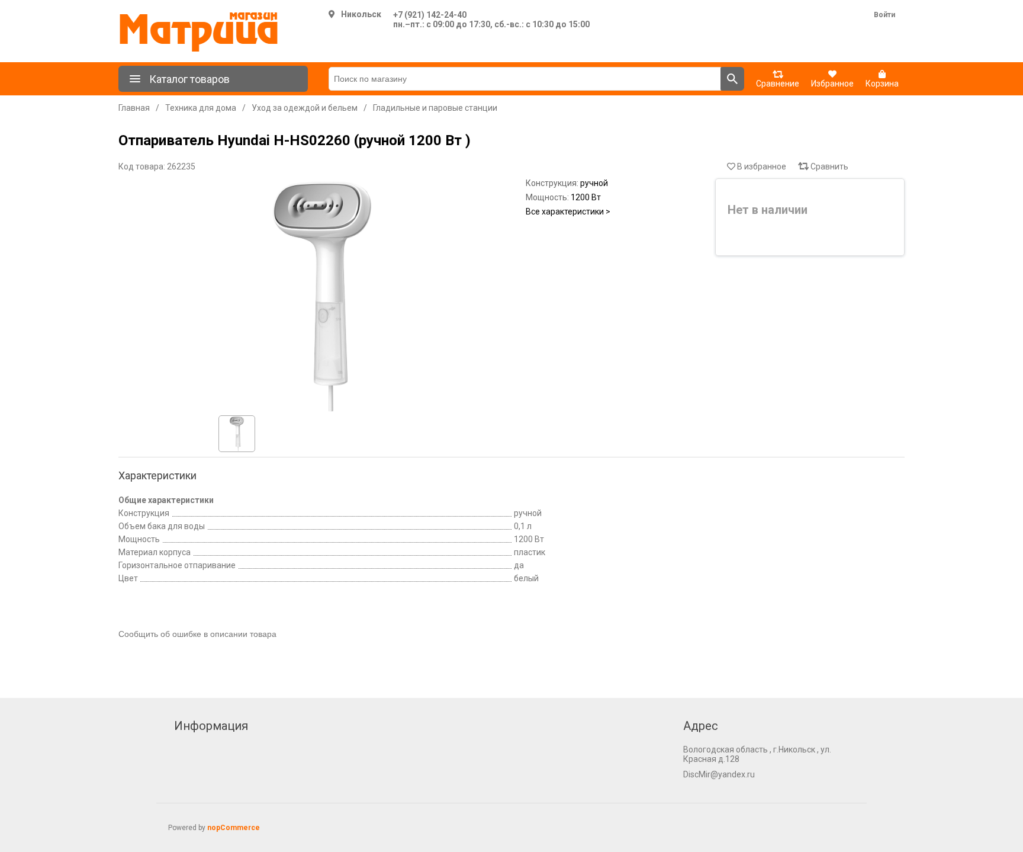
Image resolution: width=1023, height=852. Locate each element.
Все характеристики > (568, 211)
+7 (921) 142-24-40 (430, 15)
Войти (884, 15)
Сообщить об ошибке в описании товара (197, 634)
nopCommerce (233, 828)
